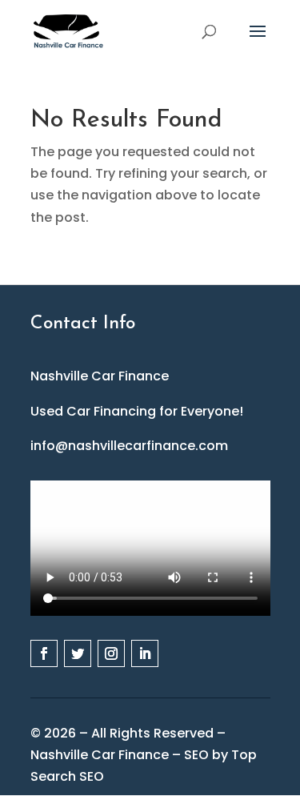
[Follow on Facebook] (44, 653)
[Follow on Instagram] (111, 653)
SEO (196, 755)
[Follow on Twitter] (77, 653)
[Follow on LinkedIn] (144, 653)
